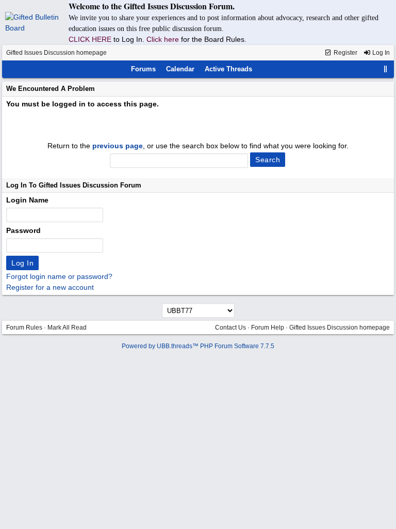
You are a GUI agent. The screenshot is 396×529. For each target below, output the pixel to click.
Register (344, 52)
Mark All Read (67, 327)
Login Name (27, 200)
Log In (380, 52)
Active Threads (228, 69)
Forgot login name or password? (59, 276)
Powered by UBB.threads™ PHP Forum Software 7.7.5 (198, 346)
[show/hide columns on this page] (385, 69)
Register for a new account (50, 287)
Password (23, 230)
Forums (143, 69)
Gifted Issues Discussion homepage (56, 52)
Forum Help (267, 327)
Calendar (180, 69)
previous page (117, 146)
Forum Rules (24, 327)
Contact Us (230, 327)
